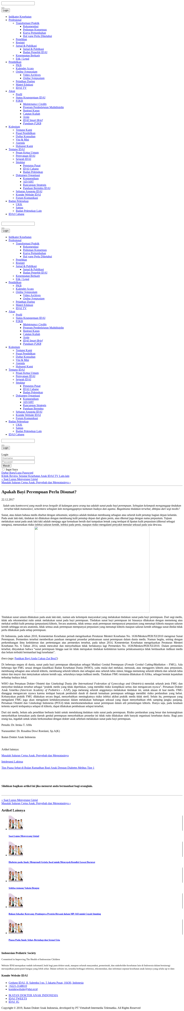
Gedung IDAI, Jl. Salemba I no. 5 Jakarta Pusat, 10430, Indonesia (46, 982)
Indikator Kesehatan (20, 16)
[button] (26, 292)
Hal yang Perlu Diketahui (37, 36)
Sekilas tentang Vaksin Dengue (24, 888)
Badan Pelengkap (33, 171)
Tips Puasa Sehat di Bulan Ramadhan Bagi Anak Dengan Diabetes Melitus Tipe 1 (47, 767)
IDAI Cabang (31, 168)
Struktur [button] (20, 382)
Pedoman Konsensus (35, 29)
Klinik (5, 475)
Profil (19, 94)
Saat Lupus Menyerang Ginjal (24, 836)
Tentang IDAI (17, 149)
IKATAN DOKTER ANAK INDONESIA (33, 995)
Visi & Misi (22, 139)
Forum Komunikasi (27, 197)
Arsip (26, 116)
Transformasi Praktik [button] (27, 243)
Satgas (19, 207)
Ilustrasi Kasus (31, 110)
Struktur (20, 162)
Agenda (20, 142)
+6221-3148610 (18, 985)
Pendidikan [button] (15, 282)
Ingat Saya (11, 469)
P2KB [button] (19, 321)
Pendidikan (15, 61)
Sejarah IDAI (23, 159)
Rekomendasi (30, 26)
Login (5, 10)
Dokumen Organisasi (28, 175)
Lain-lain (64, 475)
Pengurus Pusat (31, 165)
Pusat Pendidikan (25, 133)
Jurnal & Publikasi (26, 45)
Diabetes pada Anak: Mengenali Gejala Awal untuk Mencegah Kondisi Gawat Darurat (52, 862)
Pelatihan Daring (25, 81)
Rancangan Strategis (34, 184)
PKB (19, 65)
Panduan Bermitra (33, 408)
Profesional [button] (15, 240)
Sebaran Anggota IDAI (29, 191)
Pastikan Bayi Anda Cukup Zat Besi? (36, 658)
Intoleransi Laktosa (12, 761)
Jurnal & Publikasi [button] (26, 266)
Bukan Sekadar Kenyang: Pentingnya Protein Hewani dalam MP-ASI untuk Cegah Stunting (55, 913)
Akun (12, 91)
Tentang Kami (24, 129)
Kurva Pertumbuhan (34, 32)
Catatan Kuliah (31, 113)
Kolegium (14, 126)
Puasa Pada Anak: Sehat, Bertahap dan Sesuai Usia (34, 940)
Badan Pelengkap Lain (29, 210)
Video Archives (32, 74)
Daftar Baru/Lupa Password (17, 472)
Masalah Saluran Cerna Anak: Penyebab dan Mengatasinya (35, 755)
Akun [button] (12, 311)
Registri (20, 42)
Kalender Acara (25, 68)
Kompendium (31, 178)
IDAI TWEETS (18, 998)
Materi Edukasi (24, 84)
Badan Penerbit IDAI (35, 52)
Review (14, 475)
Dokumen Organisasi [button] (28, 395)
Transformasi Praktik (27, 23)
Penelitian (21, 39)
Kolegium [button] (14, 347)
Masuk (6, 465)
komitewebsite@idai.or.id (23, 989)
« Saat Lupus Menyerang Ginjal (19, 479)
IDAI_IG (14, 1001)
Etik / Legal (22, 58)
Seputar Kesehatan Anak (33, 475)
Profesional (15, 19)
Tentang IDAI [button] (17, 369)
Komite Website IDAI (28, 194)
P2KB (19, 100)
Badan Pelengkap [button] (19, 421)
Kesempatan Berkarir (28, 55)
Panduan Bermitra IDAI (36, 188)
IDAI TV (21, 87)
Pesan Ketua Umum (27, 152)
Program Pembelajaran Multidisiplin (43, 107)
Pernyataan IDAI (25, 155)
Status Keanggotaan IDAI (30, 97)
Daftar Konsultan (25, 136)
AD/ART (28, 181)
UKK (19, 204)
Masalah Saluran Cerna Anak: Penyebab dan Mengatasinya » (36, 482)
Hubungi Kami (24, 146)
